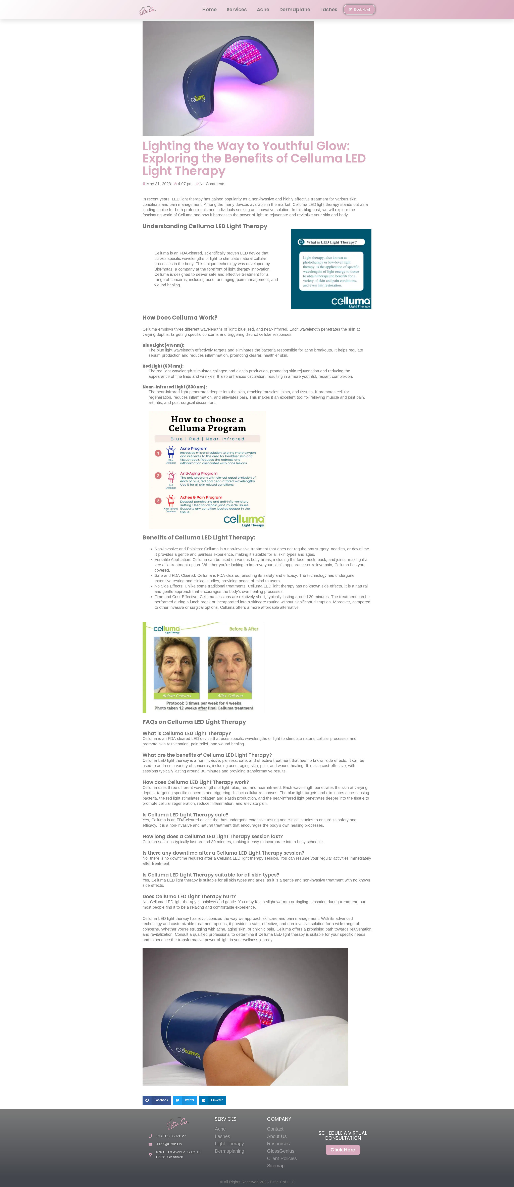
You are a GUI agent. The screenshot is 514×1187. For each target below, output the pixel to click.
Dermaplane (294, 9)
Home (209, 9)
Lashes (328, 9)
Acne (263, 9)
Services (237, 9)
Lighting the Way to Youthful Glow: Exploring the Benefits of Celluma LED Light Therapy (254, 158)
